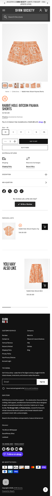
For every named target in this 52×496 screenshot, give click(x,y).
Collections (15, 92)
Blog (28, 350)
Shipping (5, 117)
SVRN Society (18, 488)
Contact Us (5, 339)
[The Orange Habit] (4, 98)
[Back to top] (45, 489)
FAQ (28, 343)
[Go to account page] (40, 10)
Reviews (4, 335)
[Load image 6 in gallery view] (32, 85)
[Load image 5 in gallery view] (27, 85)
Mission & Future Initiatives (35, 339)
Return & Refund (7, 346)
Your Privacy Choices (8, 358)
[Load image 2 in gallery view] (10, 85)
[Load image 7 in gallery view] (38, 85)
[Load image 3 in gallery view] (16, 85)
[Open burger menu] (3, 10)
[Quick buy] (45, 227)
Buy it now (25, 148)
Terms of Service (7, 343)
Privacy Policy (6, 354)
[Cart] (45, 10)
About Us (30, 335)
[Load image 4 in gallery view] (21, 85)
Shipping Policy (7, 350)
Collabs (29, 346)
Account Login (6, 361)
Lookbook (5, 437)
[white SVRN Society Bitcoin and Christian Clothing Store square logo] (5, 320)
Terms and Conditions (31, 388)
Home (7, 92)
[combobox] (25, 17)
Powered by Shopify (8, 491)
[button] (4, 3)
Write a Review (26, 205)
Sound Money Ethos (8, 434)
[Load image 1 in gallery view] (4, 85)
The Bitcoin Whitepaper (9, 430)
